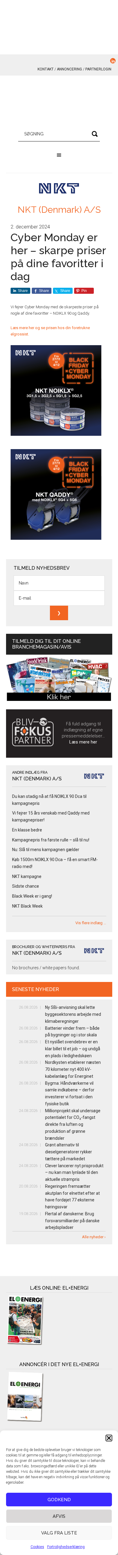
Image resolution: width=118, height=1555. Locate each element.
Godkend (59, 1499)
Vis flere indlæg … (90, 923)
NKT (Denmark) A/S (59, 209)
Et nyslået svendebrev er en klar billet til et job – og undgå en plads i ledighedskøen (72, 1048)
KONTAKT (46, 69)
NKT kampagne (26, 876)
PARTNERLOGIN (98, 69)
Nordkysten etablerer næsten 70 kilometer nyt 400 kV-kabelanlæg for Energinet (73, 1069)
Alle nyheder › (94, 1237)
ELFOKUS (59, 102)
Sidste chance (25, 886)
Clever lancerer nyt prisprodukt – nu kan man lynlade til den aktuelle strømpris (74, 1172)
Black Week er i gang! (32, 896)
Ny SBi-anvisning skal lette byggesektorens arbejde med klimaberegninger (73, 1014)
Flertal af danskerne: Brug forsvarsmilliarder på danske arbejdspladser (72, 1220)
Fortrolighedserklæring (66, 1547)
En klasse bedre (27, 830)
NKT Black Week (27, 906)
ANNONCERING (69, 69)
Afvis (59, 1516)
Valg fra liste (59, 1533)
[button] (109, 1438)
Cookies (37, 1547)
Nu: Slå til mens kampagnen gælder (45, 849)
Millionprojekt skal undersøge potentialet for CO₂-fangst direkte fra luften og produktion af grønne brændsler (72, 1124)
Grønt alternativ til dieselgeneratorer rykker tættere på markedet (68, 1151)
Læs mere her (83, 742)
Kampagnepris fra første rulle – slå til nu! (50, 839)
